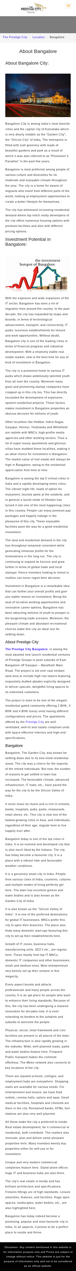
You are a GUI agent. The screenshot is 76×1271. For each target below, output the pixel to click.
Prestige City (35, 721)
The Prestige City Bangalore (26, 649)
